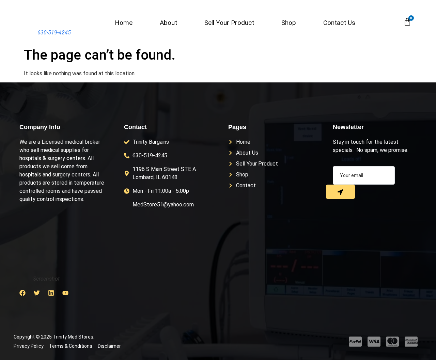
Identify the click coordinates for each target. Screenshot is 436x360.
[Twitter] (37, 293)
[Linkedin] (51, 293)
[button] (392, 22)
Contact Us (339, 23)
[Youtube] (65, 293)
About (168, 23)
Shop (288, 23)
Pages (237, 127)
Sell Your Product (229, 23)
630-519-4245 (54, 32)
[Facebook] (22, 293)
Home (124, 23)
